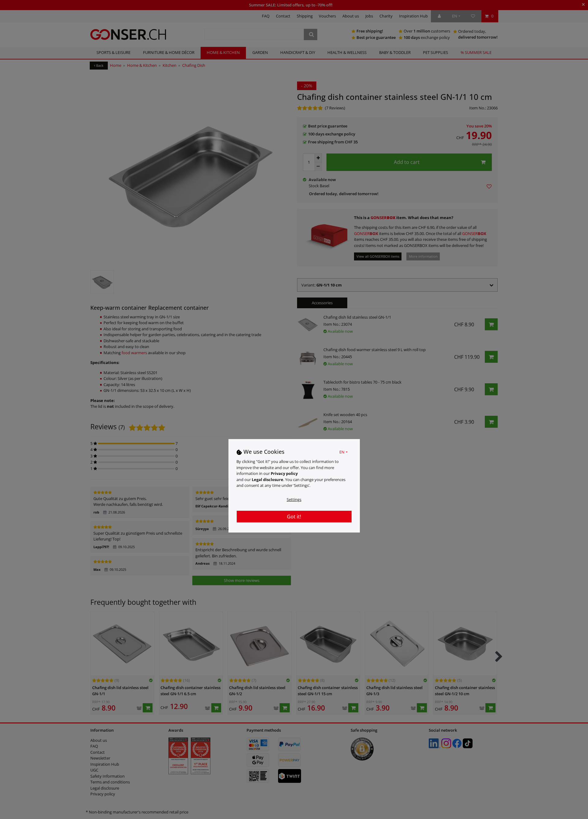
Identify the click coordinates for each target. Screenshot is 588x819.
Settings (294, 499)
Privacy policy (284, 473)
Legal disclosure (267, 479)
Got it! (294, 516)
